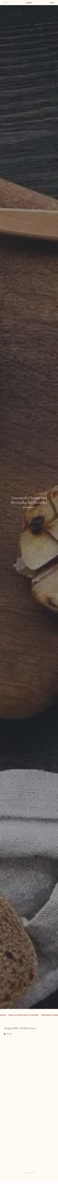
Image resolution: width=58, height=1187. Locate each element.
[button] (4, 2)
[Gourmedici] (29, 2)
